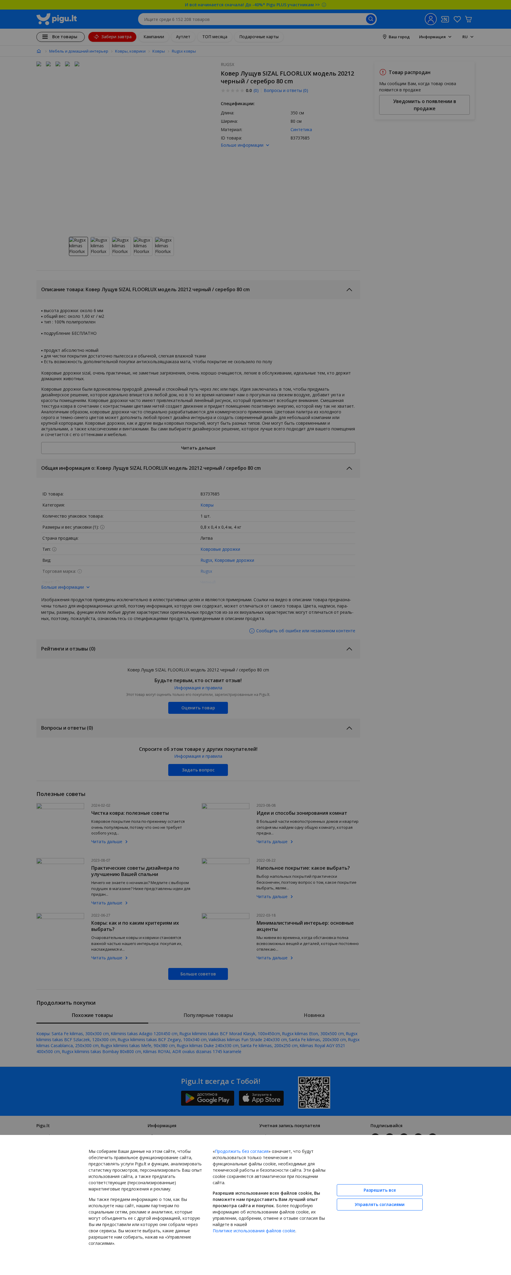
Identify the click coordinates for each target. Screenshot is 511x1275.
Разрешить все (380, 1190)
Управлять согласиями (380, 1204)
